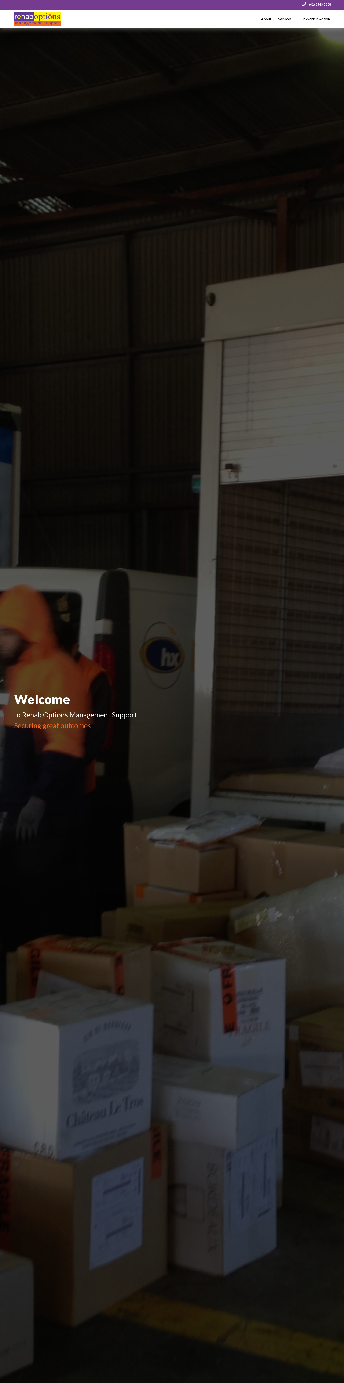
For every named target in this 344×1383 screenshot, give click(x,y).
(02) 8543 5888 (320, 4)
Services (285, 19)
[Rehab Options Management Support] (34, 19)
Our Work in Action (314, 19)
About (266, 19)
